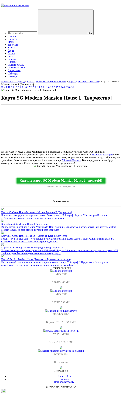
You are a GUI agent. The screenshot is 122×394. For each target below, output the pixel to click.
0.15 (66, 87)
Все (3, 87)
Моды (11, 41)
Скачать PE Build (17, 67)
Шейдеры (13, 73)
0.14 (71, 87)
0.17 (56, 87)
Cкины (11, 53)
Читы (11, 56)
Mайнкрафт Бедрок (102, 154)
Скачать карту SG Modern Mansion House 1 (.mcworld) (61, 180)
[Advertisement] (61, 128)
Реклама (64, 379)
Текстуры (13, 44)
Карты (11, 47)
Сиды (11, 50)
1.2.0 (41, 87)
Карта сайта (64, 376)
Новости (12, 39)
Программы (14, 70)
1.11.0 (9, 87)
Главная (12, 36)
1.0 (51, 87)
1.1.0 (47, 87)
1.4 (36, 87)
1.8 (25, 87)
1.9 (21, 87)
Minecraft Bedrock (71, 160)
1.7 (28, 87)
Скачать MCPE (16, 64)
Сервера (12, 59)
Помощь (12, 76)
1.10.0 (16, 87)
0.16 (61, 87)
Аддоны (12, 61)
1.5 (32, 87)
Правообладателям (64, 382)
